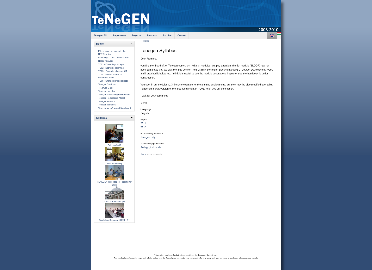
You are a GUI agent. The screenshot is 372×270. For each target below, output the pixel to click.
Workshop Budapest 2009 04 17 (114, 220)
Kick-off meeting (114, 163)
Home (146, 40)
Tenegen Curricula (106, 84)
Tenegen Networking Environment (114, 94)
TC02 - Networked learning (111, 68)
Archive (167, 35)
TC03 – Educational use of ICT (112, 71)
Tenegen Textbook (107, 105)
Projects (136, 35)
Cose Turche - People (114, 201)
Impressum (119, 35)
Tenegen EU (100, 35)
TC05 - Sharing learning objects (113, 81)
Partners (152, 35)
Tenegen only (147, 137)
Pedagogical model (151, 147)
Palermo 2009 (114, 145)
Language (145, 109)
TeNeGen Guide (106, 88)
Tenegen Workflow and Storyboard (114, 108)
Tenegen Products (106, 101)
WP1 (143, 123)
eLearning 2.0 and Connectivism (113, 57)
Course (181, 35)
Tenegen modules (106, 91)
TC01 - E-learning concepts (111, 64)
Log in (143, 154)
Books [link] (100, 43)
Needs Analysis (105, 61)
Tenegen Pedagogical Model (111, 98)
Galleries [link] (101, 117)
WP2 (143, 127)
